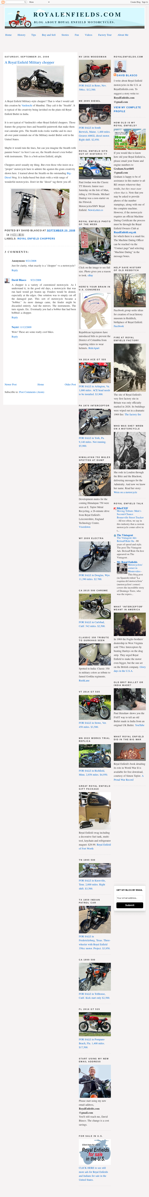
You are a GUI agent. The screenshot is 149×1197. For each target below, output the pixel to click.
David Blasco (19, 280)
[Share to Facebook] (19, 234)
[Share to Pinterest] (22, 234)
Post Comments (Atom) (31, 392)
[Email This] (11, 234)
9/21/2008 (31, 260)
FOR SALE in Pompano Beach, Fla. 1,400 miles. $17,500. (92, 1043)
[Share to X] (17, 234)
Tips (33, 35)
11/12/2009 (25, 327)
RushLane (84, 680)
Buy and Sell (49, 35)
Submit (129, 905)
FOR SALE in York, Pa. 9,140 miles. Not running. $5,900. (92, 442)
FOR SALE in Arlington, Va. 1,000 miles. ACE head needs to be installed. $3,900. (94, 390)
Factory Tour (105, 35)
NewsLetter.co (95, 210)
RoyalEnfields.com (74, 14)
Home (8, 35)
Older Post (70, 384)
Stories (65, 35)
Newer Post (11, 384)
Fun (77, 35)
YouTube (139, 725)
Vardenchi (27, 105)
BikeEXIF (122, 508)
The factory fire (133, 414)
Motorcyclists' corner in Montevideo (135, 568)
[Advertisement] (74, 44)
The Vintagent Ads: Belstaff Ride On (127, 539)
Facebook (119, 326)
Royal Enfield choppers (36, 238)
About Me (123, 35)
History (21, 35)
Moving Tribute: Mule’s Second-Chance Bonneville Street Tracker (130, 514)
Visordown (84, 527)
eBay (90, 275)
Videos (88, 35)
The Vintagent (125, 535)
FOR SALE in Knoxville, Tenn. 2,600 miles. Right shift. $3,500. (92, 884)
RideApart (93, 348)
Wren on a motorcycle (125, 492)
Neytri (15, 327)
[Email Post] (7, 234)
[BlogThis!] (14, 234)
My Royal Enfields (127, 562)
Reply (15, 270)
